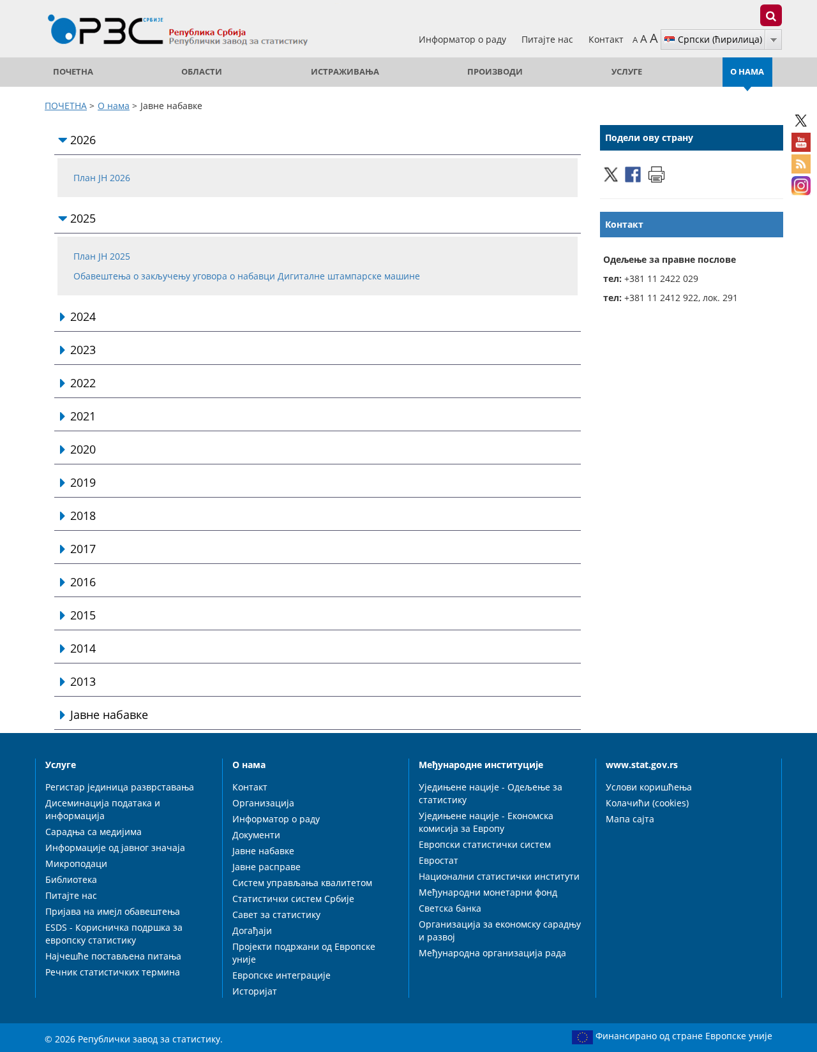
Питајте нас (548, 39)
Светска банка (450, 908)
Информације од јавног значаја (115, 847)
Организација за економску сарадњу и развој (500, 930)
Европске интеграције (281, 975)
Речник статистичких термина (112, 972)
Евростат (438, 860)
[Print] (656, 173)
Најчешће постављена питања (113, 956)
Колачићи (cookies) (647, 803)
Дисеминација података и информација (102, 809)
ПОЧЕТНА (73, 71)
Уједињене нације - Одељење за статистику (490, 793)
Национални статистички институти (499, 876)
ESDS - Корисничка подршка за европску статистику (114, 933)
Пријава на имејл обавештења (112, 911)
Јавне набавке (263, 851)
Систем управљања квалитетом (302, 883)
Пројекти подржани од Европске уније (303, 952)
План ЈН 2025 (101, 256)
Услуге (626, 71)
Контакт (606, 39)
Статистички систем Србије (293, 899)
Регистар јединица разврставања (119, 787)
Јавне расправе (266, 867)
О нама (747, 71)
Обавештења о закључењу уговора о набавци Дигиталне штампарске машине (246, 276)
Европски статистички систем (485, 844)
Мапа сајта (630, 819)
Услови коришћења (649, 787)
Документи (256, 835)
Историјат (254, 991)
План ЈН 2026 (101, 178)
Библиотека (71, 879)
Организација (263, 803)
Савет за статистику (276, 914)
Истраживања (345, 71)
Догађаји (252, 930)
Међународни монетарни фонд (488, 892)
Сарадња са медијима (93, 832)
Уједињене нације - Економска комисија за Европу (486, 822)
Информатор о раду (464, 39)
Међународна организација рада (492, 953)
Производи (495, 71)
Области (201, 71)
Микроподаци (76, 863)
